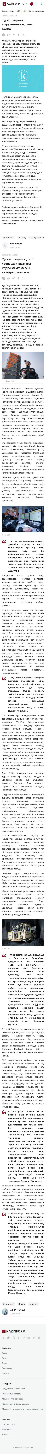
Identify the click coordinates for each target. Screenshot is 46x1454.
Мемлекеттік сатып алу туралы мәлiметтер (22, 1409)
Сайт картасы (8, 1424)
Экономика (7, 1368)
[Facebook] (18, 35)
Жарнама (6, 1434)
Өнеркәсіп (8, 237)
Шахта (21, 1304)
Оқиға (4, 1353)
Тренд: (5, 11)
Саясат (5, 1358)
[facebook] (18, 1337)
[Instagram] (3, 35)
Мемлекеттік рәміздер (12, 1399)
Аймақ (21, 237)
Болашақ (33, 1304)
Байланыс (6, 1429)
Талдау (5, 1363)
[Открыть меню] (41, 4)
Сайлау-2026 (15, 11)
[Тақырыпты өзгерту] (33, 4)
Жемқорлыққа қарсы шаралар (16, 1404)
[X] (23, 35)
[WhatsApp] (8, 35)
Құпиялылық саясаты (11, 1394)
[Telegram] (13, 35)
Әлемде (5, 1373)
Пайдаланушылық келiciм (13, 1388)
